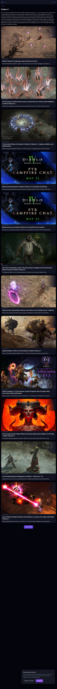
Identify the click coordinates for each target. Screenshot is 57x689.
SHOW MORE (28, 527)
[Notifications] (52, 2)
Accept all (39, 680)
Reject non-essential (29, 680)
